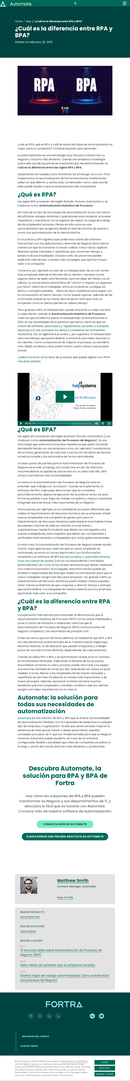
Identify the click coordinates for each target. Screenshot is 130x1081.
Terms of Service (31, 1064)
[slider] (62, 423)
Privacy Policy (68, 1061)
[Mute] (96, 423)
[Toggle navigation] (124, 3)
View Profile (65, 897)
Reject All (105, 1068)
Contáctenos (29, 1046)
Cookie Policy (81, 1061)
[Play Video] (21, 423)
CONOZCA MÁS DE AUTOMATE (65, 824)
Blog (28, 21)
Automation (28, 931)
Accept (104, 1062)
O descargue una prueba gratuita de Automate (65, 836)
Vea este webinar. (29, 361)
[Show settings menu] (103, 423)
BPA (33, 436)
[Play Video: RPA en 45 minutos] (65, 397)
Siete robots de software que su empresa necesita (57, 965)
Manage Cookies (104, 1074)
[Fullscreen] (109, 423)
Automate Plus (30, 917)
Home (18, 21)
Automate (20, 4)
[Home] (3, 4)
